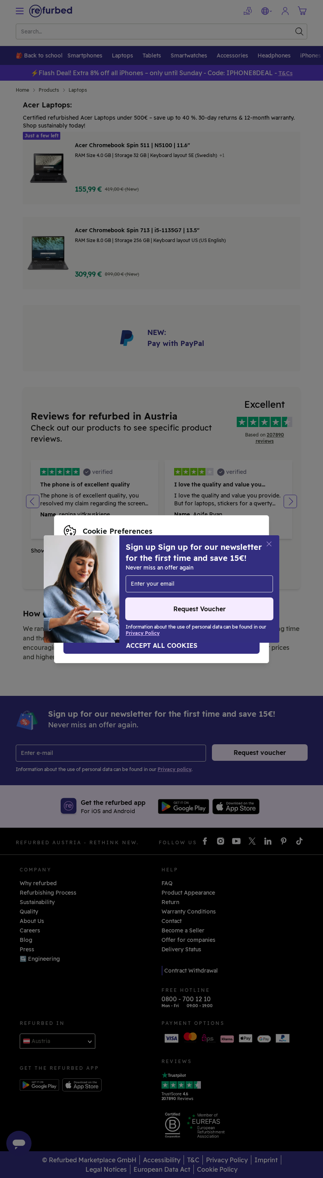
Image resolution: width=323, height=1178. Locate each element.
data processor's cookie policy (105, 589)
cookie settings (229, 572)
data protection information (153, 580)
